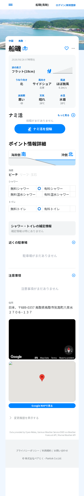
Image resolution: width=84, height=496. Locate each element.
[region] (42, 339)
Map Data (44, 358)
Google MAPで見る (42, 405)
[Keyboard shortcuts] (36, 358)
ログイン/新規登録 (66, 5)
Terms (54, 358)
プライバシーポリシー (27, 450)
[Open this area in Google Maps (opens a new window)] (16, 356)
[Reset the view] (69, 350)
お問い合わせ (61, 450)
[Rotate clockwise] (72, 350)
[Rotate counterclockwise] (65, 350)
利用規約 (46, 450)
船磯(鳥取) (42, 5)
